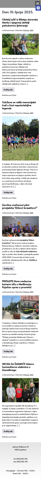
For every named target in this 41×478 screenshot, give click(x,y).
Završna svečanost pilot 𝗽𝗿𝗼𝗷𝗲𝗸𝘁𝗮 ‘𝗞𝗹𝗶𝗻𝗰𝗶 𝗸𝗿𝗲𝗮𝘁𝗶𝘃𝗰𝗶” (19, 206)
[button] (38, 8)
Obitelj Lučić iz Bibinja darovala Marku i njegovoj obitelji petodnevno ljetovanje (20, 22)
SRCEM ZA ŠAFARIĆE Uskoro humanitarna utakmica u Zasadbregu (18, 367)
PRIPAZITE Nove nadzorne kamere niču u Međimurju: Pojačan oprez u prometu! (16, 284)
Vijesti (14, 95)
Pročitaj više (8, 89)
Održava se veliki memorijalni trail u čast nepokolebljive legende (19, 105)
